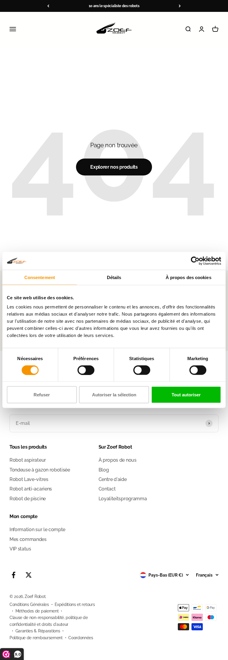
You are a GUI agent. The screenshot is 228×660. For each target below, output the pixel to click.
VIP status (20, 549)
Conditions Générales (29, 604)
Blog (104, 470)
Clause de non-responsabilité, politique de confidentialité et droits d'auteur (49, 620)
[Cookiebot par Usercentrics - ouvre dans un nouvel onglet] (195, 260)
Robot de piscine (28, 498)
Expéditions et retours (75, 604)
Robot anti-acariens (31, 489)
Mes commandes (28, 539)
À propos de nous (118, 460)
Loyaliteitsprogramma (123, 498)
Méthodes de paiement (37, 611)
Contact (107, 489)
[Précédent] (48, 6)
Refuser (42, 394)
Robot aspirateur (28, 460)
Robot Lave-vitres (29, 479)
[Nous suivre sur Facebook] (14, 575)
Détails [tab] (114, 277)
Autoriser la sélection (114, 394)
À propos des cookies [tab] (188, 277)
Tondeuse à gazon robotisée (40, 470)
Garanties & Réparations (37, 631)
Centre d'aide (113, 479)
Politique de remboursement (36, 637)
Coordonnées (80, 637)
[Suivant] (180, 6)
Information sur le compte (37, 529)
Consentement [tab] (39, 277)
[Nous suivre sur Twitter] (29, 575)
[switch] (85, 370)
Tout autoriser (186, 394)
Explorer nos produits (113, 167)
